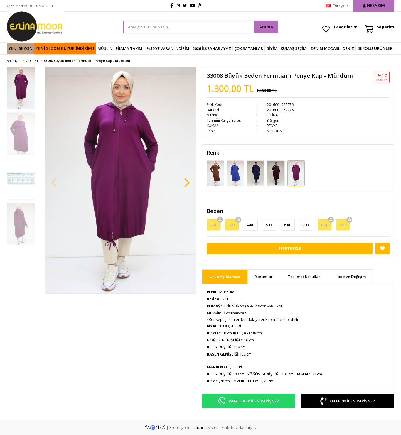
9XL (343, 225)
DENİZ (348, 48)
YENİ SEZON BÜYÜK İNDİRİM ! (65, 48)
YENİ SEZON (21, 48)
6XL (288, 225)
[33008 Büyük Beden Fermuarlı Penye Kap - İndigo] (236, 173)
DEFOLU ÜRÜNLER (375, 48)
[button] (187, 180)
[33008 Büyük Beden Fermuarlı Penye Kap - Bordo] (276, 173)
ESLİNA (272, 115)
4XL (251, 225)
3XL (232, 225)
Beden (215, 210)
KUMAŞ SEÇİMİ (294, 48)
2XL (214, 225)
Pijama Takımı (130, 48)
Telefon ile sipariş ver (352, 401)
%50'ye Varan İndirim (168, 48)
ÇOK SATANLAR (248, 48)
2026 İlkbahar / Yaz (212, 48)
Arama (266, 27)
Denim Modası (325, 48)
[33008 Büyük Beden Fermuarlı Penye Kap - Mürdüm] (296, 173)
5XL (269, 225)
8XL (324, 225)
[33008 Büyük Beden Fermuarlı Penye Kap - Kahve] (216, 173)
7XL (306, 225)
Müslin (104, 48)
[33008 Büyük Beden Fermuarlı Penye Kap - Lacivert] (256, 173)
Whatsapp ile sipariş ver (254, 401)
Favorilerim (346, 27)
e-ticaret (199, 427)
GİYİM (271, 48)
